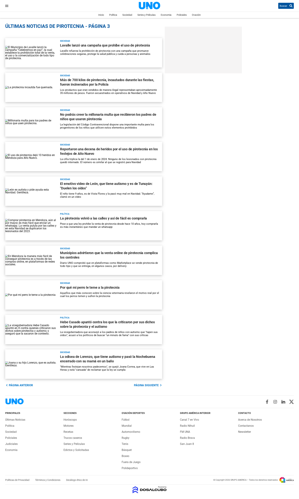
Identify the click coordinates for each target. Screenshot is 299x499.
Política (113, 14)
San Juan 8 (187, 444)
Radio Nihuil (187, 425)
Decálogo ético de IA (77, 480)
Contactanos (246, 425)
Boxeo (125, 456)
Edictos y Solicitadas (76, 450)
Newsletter (244, 431)
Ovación (196, 14)
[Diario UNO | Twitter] (291, 402)
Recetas (68, 431)
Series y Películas (146, 14)
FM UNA (185, 431)
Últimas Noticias (15, 419)
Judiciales (11, 444)
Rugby (125, 438)
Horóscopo (70, 419)
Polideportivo (130, 468)
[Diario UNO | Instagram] (275, 402)
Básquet (127, 450)
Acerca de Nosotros (250, 419)
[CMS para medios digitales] (150, 490)
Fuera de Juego (131, 462)
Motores (69, 425)
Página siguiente (146, 385)
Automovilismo (131, 431)
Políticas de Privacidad (17, 480)
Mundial (127, 425)
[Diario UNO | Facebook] (267, 402)
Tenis (125, 444)
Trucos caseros (73, 438)
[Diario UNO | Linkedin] (283, 402)
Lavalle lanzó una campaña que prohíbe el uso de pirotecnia (105, 45)
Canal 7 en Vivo (189, 419)
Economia (166, 14)
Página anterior (21, 385)
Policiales (182, 14)
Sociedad (127, 14)
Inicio (101, 14)
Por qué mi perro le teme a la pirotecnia (89, 287)
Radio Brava (187, 438)
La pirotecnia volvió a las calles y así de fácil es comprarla (103, 218)
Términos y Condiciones (48, 480)
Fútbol (125, 419)
